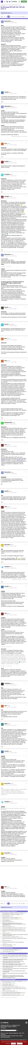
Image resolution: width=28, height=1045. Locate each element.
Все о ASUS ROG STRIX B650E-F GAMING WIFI (11, 949)
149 (21, 16)
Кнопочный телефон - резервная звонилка (10, 936)
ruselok (6, 92)
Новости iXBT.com (4, 953)
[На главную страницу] (2, 1)
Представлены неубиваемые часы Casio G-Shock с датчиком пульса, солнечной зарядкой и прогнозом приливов (14, 964)
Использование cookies (6, 1035)
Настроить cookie (15, 1035)
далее (24, 16)
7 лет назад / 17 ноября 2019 (10, 308)
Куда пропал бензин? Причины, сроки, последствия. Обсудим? (14, 930)
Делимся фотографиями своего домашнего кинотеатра (12, 927)
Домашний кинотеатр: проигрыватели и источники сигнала (11, 4)
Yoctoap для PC (20, 459)
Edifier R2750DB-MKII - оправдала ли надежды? (11, 914)
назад (2, 16)
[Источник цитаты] (25, 28)
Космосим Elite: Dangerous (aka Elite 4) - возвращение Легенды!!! (14, 938)
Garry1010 (7, 544)
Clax (5, 444)
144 (10, 16)
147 (17, 16)
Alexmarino (7, 21)
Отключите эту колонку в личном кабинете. (9, 997)
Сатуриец (7, 174)
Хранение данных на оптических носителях (10, 918)
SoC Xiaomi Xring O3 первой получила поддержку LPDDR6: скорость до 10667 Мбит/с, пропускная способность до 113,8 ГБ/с (15, 960)
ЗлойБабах (7, 683)
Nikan (5, 724)
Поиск (20, 1033)
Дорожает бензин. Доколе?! (7, 921)
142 (6, 16)
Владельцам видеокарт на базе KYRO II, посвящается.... (12, 981)
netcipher (7, 566)
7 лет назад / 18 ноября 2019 (10, 587)
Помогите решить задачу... (7, 984)
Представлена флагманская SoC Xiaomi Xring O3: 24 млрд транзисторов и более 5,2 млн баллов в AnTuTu (13, 962)
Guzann (6, 324)
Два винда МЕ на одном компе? (8, 985)
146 (14, 16)
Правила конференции (13, 1033)
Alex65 (6, 307)
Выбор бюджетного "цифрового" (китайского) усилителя (13, 913)
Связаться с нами (4, 1033)
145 (12, 16)
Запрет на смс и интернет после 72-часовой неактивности (13, 942)
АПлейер (3, 459)
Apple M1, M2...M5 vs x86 (6, 926)
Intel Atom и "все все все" (7, 944)
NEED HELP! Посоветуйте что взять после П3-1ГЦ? (11, 995)
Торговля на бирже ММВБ (7, 945)
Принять (13, 1043)
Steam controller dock (7, 951)
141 (4, 16)
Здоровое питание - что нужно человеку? (10, 917)
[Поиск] (19, 2)
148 (19, 16)
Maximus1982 (8, 422)
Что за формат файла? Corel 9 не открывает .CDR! (11, 987)
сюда (10, 41)
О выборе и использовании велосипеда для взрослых (12, 929)
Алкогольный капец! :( (6, 940)
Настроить (20, 1043)
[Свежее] (7, 2)
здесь (11, 13)
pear (5, 338)
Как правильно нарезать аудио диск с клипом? (11, 993)
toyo (5, 143)
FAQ (23, 1033)
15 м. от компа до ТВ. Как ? (7, 982)
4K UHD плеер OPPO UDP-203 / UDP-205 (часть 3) (13, 8)
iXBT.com (2, 1039)
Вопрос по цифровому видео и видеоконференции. (12, 992)
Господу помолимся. (6, 933)
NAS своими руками (6, 920)
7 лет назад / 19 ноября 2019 (10, 888)
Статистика (3, 1034)
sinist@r (6, 196)
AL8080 (6, 161)
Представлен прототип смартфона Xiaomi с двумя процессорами (15, 955)
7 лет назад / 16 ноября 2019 (10, 22)
